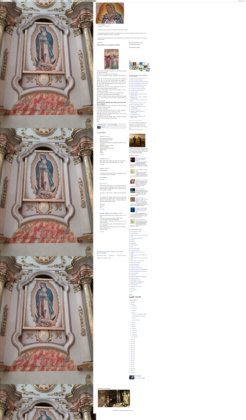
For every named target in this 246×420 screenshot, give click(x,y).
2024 (132, 368)
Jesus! (131, 246)
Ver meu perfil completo (140, 378)
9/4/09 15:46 (104, 183)
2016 (132, 351)
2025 (132, 370)
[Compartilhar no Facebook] (115, 124)
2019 (132, 358)
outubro (133, 332)
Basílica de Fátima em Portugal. (136, 80)
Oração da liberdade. (134, 264)
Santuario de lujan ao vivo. (135, 109)
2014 (132, 347)
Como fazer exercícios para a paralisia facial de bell (139, 235)
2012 (132, 343)
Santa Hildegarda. (134, 108)
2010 (132, 339)
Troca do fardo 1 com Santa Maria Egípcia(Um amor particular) (137, 282)
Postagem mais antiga (121, 255)
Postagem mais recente (101, 255)
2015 (132, 349)
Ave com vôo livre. (134, 233)
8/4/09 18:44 (107, 136)
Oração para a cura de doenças (142, 180)
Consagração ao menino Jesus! (136, 238)
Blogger (131, 410)
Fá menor (102, 168)
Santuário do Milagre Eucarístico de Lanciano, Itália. (137, 112)
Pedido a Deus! (133, 274)
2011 (132, 341)
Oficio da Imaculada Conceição (136, 104)
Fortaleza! (132, 241)
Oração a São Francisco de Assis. (137, 260)
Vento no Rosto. (133, 290)
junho (133, 324)
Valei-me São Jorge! (136, 320)
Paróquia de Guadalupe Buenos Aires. (138, 106)
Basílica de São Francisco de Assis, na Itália (139, 83)
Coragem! (132, 239)
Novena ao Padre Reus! (140, 219)
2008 (132, 302)
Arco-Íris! (134, 318)
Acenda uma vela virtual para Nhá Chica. (138, 78)
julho (133, 326)
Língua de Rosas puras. (135, 248)
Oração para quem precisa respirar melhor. (138, 269)
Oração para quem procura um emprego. (138, 271)
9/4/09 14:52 (107, 168)
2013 (132, 345)
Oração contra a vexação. (135, 262)
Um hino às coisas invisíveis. (136, 286)
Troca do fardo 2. (133, 284)
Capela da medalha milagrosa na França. (138, 85)
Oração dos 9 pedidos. (134, 266)
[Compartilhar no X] (113, 124)
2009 (132, 304)
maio (133, 322)
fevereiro (134, 308)
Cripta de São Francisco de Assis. (137, 90)
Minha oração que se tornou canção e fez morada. (138, 255)
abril (133, 312)
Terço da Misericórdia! (135, 114)
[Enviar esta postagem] (109, 124)
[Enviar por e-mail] (111, 124)
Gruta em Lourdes (134, 92)
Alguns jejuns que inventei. (135, 231)
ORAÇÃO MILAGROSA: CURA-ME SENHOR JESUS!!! (141, 159)
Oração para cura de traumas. (136, 267)
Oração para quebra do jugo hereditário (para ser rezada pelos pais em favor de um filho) (141, 209)
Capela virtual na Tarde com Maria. (137, 86)
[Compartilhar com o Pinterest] (116, 124)
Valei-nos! (132, 288)
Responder (102, 154)
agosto (133, 328)
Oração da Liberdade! (140, 189)
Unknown (102, 136)
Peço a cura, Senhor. (134, 273)
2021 (132, 362)
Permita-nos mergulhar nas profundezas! (138, 276)
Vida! (131, 291)
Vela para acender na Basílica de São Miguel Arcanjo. (137, 116)
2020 (132, 360)
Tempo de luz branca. (134, 278)
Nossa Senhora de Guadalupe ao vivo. (138, 102)
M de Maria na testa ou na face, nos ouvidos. (137, 252)
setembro (134, 330)
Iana (101, 183)
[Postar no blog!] (112, 124)
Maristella (139, 376)
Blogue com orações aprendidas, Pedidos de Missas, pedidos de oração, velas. (142, 199)
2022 (132, 364)
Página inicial (111, 255)
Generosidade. (133, 243)
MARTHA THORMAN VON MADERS (109, 213)
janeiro (133, 306)
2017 (132, 353)
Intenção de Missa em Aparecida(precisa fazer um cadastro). (138, 94)
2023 (132, 366)
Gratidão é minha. (134, 245)
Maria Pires (102, 158)
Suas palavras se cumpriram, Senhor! (139, 314)
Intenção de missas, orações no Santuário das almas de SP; (138, 97)
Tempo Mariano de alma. (135, 280)
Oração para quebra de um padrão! (139, 316)
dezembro (134, 337)
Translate (107, 26)
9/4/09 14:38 (108, 158)
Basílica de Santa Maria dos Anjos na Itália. (139, 81)
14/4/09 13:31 (121, 213)
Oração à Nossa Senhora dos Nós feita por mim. (138, 258)
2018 (132, 356)
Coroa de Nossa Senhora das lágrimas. (138, 88)
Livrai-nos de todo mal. (135, 250)
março (133, 310)
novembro (134, 334)
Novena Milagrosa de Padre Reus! (141, 170)
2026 (132, 372)
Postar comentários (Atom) (105, 258)
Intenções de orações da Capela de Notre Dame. (138, 100)
